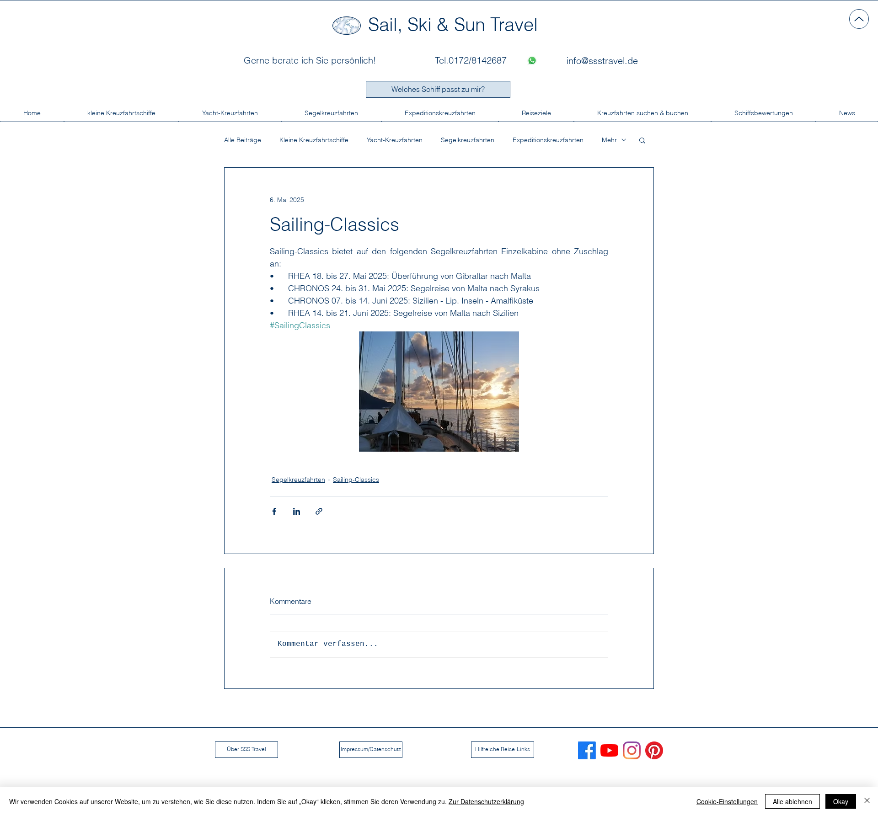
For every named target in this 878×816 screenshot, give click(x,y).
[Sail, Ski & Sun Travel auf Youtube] (609, 750)
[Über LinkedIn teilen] (296, 511)
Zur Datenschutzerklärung (486, 801)
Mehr (609, 140)
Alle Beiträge (242, 140)
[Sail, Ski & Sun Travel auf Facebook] (587, 750)
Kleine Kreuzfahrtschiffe (313, 140)
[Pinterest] (654, 750)
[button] (642, 140)
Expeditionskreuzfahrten (548, 140)
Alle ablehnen (792, 801)
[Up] (859, 19)
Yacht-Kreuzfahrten (395, 140)
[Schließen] (867, 801)
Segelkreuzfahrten (467, 140)
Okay (840, 801)
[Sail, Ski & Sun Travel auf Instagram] (632, 750)
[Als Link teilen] (319, 511)
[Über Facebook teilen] (274, 511)
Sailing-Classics (356, 479)
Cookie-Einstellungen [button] (727, 801)
